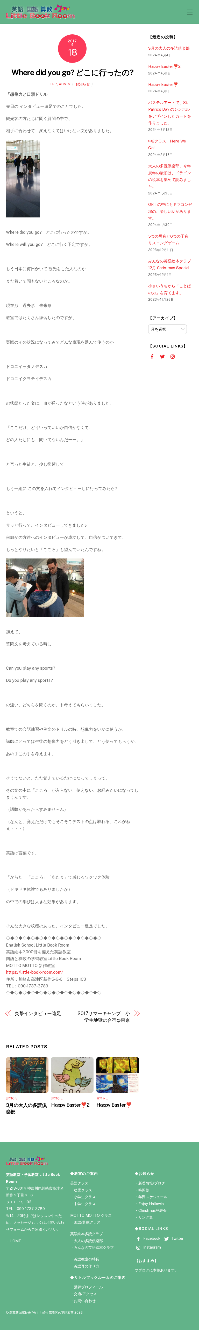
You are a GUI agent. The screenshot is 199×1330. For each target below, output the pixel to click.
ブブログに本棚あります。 (156, 1270)
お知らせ (82, 84)
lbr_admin (60, 84)
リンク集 (145, 1217)
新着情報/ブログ (151, 1183)
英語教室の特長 (86, 1259)
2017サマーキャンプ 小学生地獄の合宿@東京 (104, 1017)
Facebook (151, 1238)
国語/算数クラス (87, 1222)
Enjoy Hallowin (151, 1203)
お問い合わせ (85, 1300)
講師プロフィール (88, 1287)
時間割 (143, 1190)
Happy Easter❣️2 (70, 1105)
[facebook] (152, 356)
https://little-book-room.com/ (34, 972)
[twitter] (163, 356)
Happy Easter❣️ (114, 1105)
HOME (15, 1241)
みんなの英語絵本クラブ (94, 1247)
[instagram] (173, 356)
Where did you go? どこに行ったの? (72, 72)
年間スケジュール (152, 1197)
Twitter (176, 1238)
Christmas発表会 (152, 1210)
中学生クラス (85, 1203)
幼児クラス (83, 1190)
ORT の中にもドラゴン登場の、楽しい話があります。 (170, 211)
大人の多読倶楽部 (88, 1240)
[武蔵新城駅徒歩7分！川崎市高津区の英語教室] (40, 17)
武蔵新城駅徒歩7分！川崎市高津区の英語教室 (41, 1312)
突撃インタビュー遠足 (38, 1013)
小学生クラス (85, 1197)
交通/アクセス (85, 1293)
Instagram (151, 1247)
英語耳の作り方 (86, 1266)
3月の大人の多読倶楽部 (169, 48)
